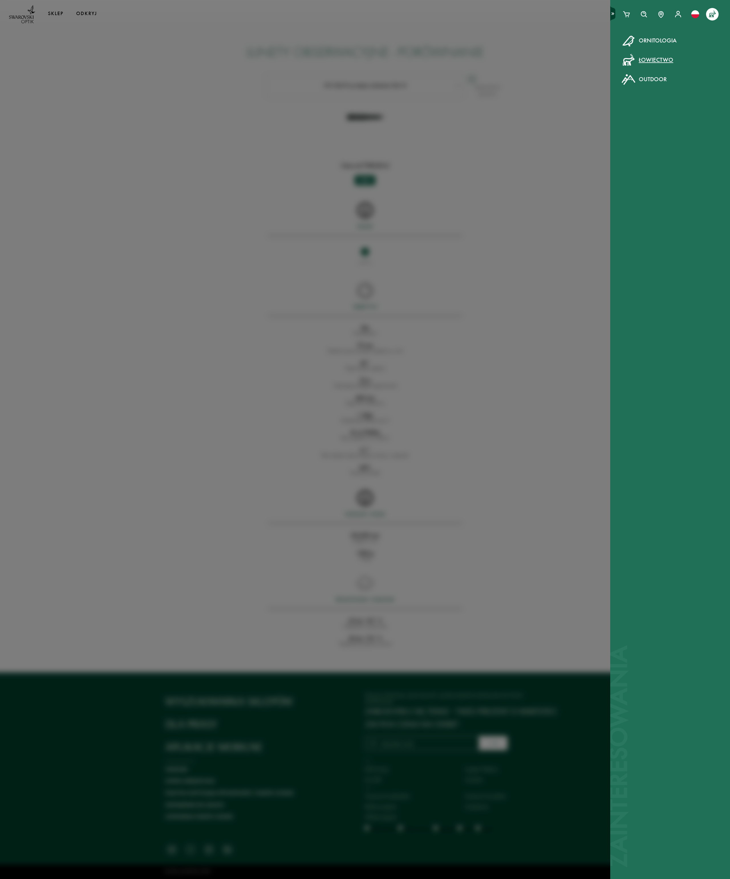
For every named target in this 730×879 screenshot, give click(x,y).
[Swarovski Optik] (22, 14)
